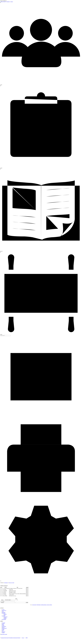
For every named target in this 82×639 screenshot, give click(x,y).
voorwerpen (5, 616)
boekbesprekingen (44, 604)
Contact (3, 609)
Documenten (4, 626)
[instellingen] (41, 579)
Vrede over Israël (3, 1)
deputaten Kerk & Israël (5, 637)
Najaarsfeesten (4, 628)
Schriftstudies (38, 604)
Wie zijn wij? (4, 610)
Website (3, 632)
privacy (23, 637)
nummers (5, 614)
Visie (3, 611)
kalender (5, 617)
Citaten (3, 625)
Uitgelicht (3, 631)
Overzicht (3, 622)
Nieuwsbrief (4, 619)
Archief (3, 623)
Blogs (3, 624)
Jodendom (3, 615)
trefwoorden (34, 604)
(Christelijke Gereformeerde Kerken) (14, 637)
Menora (3, 627)
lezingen (5, 618)
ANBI (27, 637)
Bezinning (3, 612)
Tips (2, 630)
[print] (41, 498)
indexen (11, 1)
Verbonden (8, 1)
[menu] (0, 581)
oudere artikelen (49, 604)
